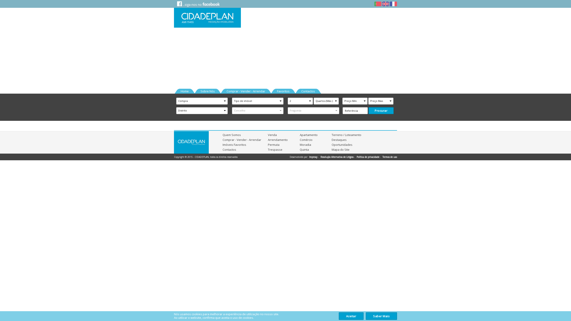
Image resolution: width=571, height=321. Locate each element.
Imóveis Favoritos (234, 145)
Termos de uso (390, 156)
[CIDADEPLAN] (207, 18)
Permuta (273, 145)
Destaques (339, 140)
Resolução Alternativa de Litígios (337, 156)
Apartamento (309, 135)
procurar (381, 111)
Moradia (305, 145)
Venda (272, 135)
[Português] (377, 4)
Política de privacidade (368, 156)
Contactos (229, 150)
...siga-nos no (192, 4)
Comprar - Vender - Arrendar (242, 140)
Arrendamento (278, 140)
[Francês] (393, 4)
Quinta (304, 150)
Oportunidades (342, 145)
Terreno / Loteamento (346, 135)
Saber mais (381, 316)
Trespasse (275, 150)
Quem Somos (232, 135)
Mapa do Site (341, 150)
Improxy (313, 156)
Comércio (306, 140)
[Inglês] (385, 4)
